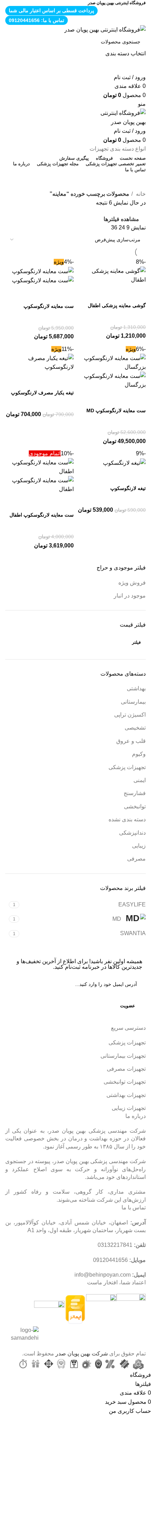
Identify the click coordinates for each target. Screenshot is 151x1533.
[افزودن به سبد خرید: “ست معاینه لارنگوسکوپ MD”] (137, 398)
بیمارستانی (133, 702)
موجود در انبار (130, 596)
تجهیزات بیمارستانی (123, 1056)
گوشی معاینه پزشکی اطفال (117, 305)
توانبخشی (135, 806)
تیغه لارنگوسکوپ (128, 488)
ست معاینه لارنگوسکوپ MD (116, 410)
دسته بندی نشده (127, 819)
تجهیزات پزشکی (127, 767)
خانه (140, 194)
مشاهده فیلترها (121, 219)
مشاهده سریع (118, 293)
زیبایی (139, 846)
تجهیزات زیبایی (129, 1108)
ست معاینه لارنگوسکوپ (49, 306)
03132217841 (115, 1245)
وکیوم (139, 754)
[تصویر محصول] (43, 280)
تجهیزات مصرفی (126, 1069)
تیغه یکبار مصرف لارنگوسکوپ (42, 392)
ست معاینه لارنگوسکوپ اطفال (41, 515)
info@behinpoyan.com (102, 1275)
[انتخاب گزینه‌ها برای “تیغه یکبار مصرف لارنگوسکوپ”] (65, 380)
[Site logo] (105, 29)
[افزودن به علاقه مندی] (99, 293)
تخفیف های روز (72, 181)
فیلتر (136, 642)
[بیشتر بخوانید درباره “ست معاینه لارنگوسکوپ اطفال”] (65, 502)
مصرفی (136, 859)
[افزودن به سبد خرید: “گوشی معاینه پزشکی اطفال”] (137, 293)
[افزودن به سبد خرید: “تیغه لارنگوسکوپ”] (137, 476)
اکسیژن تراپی (130, 715)
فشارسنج (135, 793)
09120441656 (110, 1260)
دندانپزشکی (132, 833)
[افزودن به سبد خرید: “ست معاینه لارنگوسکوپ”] (65, 294)
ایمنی (139, 780)
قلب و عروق (131, 741)
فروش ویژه (132, 583)
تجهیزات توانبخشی (125, 1082)
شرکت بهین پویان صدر (81, 1353)
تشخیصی (135, 728)
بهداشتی (136, 688)
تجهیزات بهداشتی (126, 1095)
